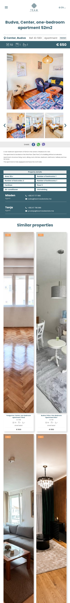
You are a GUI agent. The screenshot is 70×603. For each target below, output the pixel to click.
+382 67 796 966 (34, 208)
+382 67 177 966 (34, 195)
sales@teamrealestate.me (39, 199)
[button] (65, 125)
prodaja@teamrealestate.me (41, 211)
